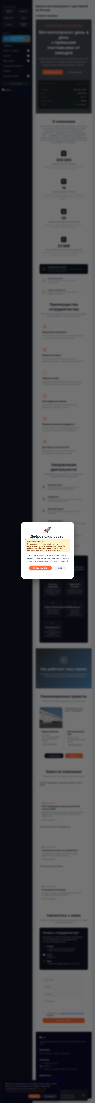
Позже (60, 568)
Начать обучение (40, 568)
